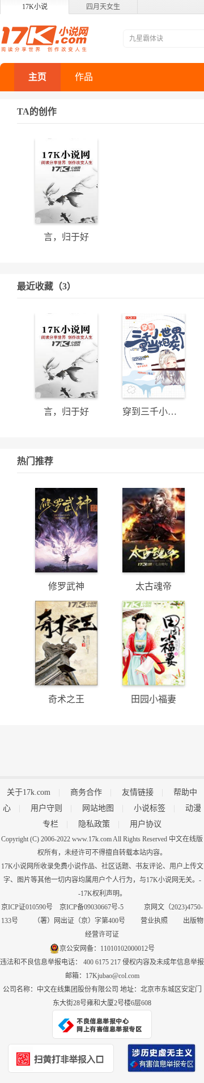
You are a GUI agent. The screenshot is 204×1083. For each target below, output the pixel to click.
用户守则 (46, 808)
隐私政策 (94, 824)
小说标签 (149, 808)
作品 (84, 77)
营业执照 (154, 921)
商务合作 (86, 792)
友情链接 (138, 792)
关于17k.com (28, 792)
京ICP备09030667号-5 (92, 907)
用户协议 (146, 824)
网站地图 (98, 808)
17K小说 (35, 7)
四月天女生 (103, 7)
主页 (37, 77)
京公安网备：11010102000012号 (107, 949)
